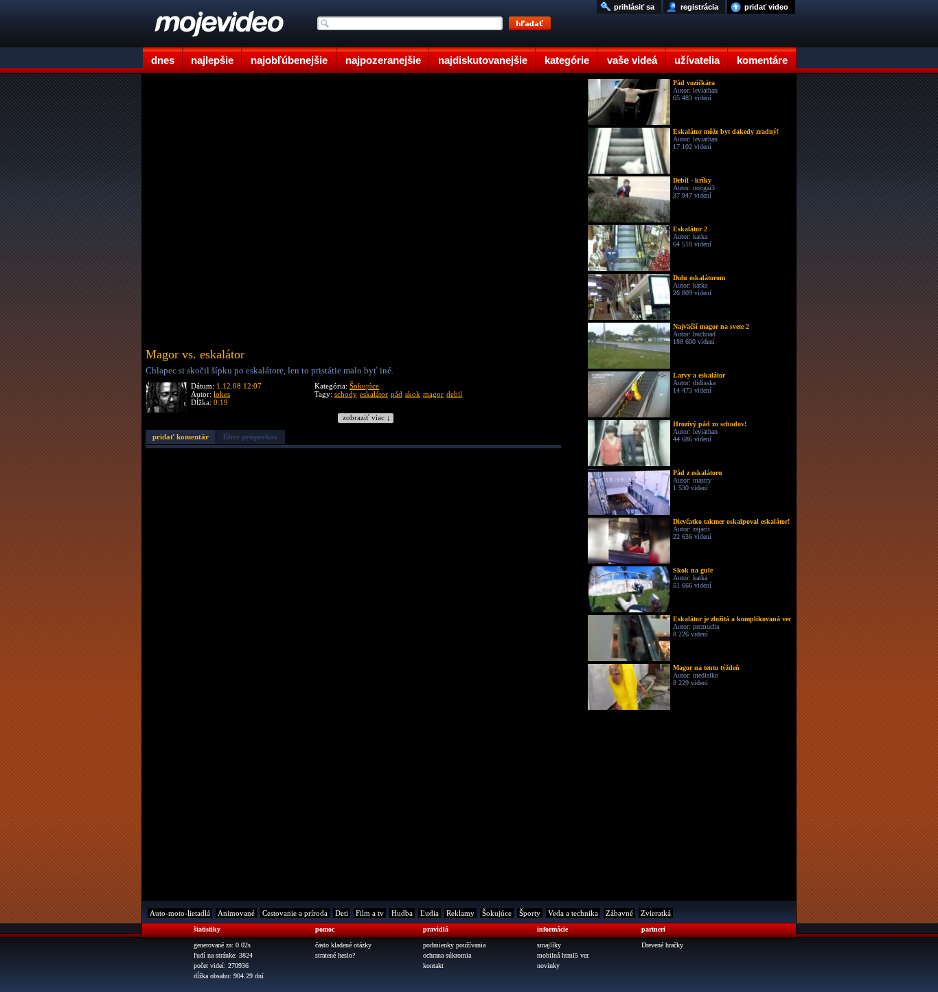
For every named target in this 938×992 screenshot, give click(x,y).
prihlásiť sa (634, 7)
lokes (222, 394)
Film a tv (370, 913)
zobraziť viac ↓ (367, 418)
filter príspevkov (250, 436)
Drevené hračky (662, 945)
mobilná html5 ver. (563, 955)
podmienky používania (454, 945)
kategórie (567, 60)
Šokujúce (364, 386)
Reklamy (460, 913)
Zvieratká (656, 913)
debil (454, 394)
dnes (162, 60)
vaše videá (632, 60)
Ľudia (429, 913)
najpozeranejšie (383, 60)
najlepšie (212, 60)
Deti (341, 913)
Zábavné (619, 913)
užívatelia (697, 60)
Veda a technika (573, 913)
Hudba (402, 913)
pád (396, 394)
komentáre (762, 60)
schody (345, 394)
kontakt (433, 965)
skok (412, 394)
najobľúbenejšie (289, 60)
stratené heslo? (335, 955)
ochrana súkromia (447, 955)
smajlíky (549, 945)
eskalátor (374, 394)
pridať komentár (180, 436)
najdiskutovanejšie (482, 60)
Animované (236, 913)
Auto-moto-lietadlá (180, 913)
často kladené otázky (343, 945)
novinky (548, 965)
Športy (529, 913)
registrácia (699, 7)
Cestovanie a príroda (295, 913)
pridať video (766, 7)
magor (433, 394)
